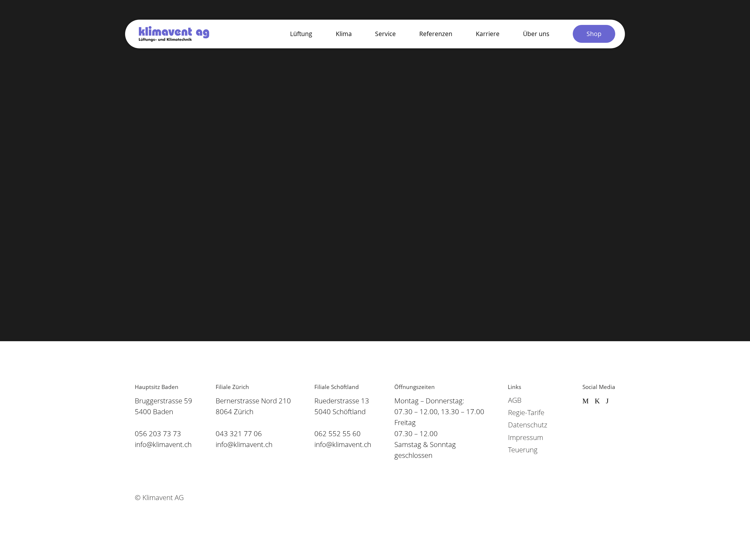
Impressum (525, 437)
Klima (344, 33)
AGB (514, 400)
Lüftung (301, 33)
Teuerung (523, 449)
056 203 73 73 (158, 433)
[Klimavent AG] (174, 34)
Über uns (536, 33)
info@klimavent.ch (163, 444)
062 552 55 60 (337, 433)
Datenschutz (527, 424)
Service (385, 33)
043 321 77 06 (239, 433)
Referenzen (435, 33)
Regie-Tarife (526, 412)
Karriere (488, 33)
